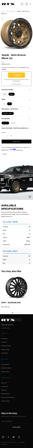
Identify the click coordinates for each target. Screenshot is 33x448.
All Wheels (4, 353)
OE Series (4, 342)
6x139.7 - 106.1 (7, 113)
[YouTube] (14, 437)
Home (3, 11)
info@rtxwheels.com (7, 325)
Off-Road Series (6, 346)
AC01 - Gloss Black (11, 302)
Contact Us (4, 386)
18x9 (4, 94)
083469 (13, 123)
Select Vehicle (17, 84)
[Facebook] (8, 437)
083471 (5, 123)
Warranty (4, 390)
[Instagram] (3, 437)
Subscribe (16, 427)
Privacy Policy (5, 401)
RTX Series (4, 338)
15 (9, 103)
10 (4, 104)
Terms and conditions (7, 397)
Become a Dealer (6, 368)
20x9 (11, 94)
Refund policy (5, 394)
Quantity (4, 132)
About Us (4, 383)
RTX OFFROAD (11, 11)
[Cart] (26, 4)
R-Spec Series (5, 349)
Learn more (19, 150)
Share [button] (5, 154)
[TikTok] (19, 437)
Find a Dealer (5, 364)
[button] (21, 4)
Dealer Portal (5, 371)
